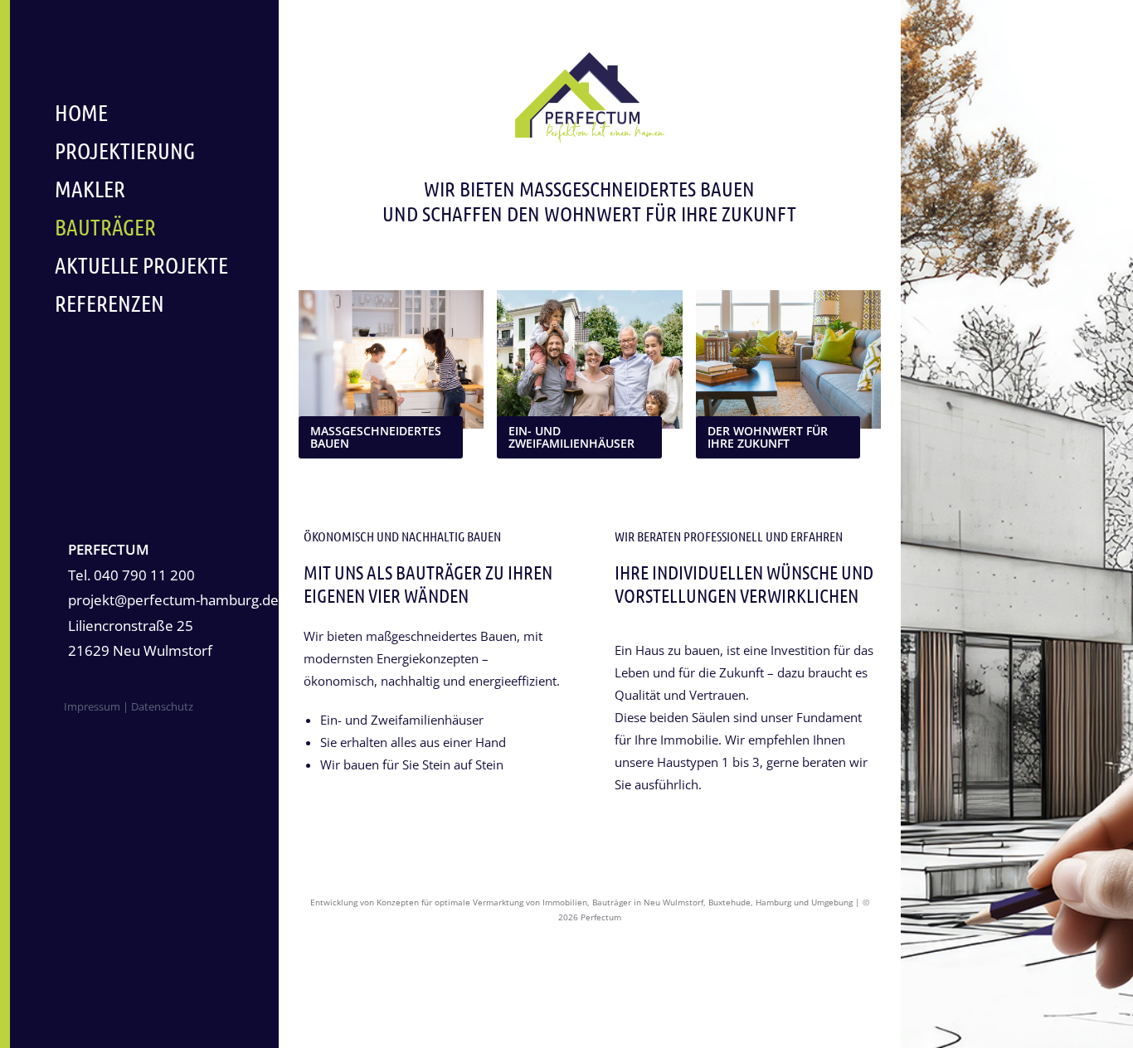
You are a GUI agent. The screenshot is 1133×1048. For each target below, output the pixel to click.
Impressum (92, 706)
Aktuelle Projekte (141, 264)
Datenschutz (161, 706)
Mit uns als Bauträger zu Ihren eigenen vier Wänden (428, 583)
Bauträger (105, 226)
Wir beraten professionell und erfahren (729, 536)
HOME (81, 112)
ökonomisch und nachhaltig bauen (402, 536)
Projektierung (125, 150)
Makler (90, 188)
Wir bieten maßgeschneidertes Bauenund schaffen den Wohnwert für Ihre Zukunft (589, 201)
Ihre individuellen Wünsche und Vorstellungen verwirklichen (744, 583)
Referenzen (109, 302)
